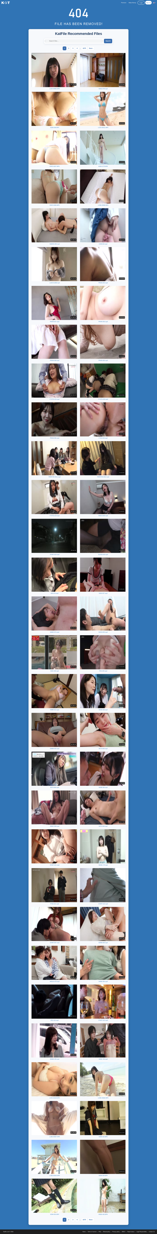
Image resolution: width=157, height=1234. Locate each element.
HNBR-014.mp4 (54, 709)
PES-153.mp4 (55, 1020)
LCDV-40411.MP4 (103, 127)
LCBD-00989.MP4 (103, 205)
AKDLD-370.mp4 (55, 981)
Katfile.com (6, 1231)
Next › (91, 48)
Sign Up (148, 2)
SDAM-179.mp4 (103, 865)
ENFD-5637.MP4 (55, 166)
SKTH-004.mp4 (54, 787)
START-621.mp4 (54, 865)
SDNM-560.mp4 (103, 942)
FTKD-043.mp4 (103, 438)
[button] (154, 2)
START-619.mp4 (103, 904)
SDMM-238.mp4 (54, 1059)
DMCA (123, 1231)
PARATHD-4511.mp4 (55, 477)
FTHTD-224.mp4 (55, 399)
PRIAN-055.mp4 (103, 360)
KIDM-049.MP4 (103, 1175)
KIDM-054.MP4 (54, 1214)
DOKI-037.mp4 (103, 593)
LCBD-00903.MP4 (54, 1175)
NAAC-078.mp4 (103, 88)
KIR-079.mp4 (54, 593)
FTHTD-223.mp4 (55, 515)
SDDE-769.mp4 (103, 1059)
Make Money (132, 2)
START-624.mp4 (54, 554)
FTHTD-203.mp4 (103, 399)
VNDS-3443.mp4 (103, 515)
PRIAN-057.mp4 (54, 321)
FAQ (100, 1231)
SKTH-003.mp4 (103, 748)
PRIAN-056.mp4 (54, 438)
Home (84, 1231)
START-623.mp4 (103, 1020)
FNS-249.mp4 (103, 671)
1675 (84, 48)
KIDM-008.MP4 (54, 127)
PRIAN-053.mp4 (103, 283)
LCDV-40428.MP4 (54, 1098)
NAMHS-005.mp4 (55, 244)
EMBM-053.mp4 (54, 748)
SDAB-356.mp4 (103, 787)
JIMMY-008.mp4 (54, 826)
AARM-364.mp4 (103, 981)
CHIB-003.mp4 (103, 244)
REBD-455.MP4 (103, 1214)
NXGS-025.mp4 (103, 632)
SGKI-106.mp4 (54, 671)
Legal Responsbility (141, 1231)
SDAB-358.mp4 (103, 709)
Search (108, 41)
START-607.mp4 (54, 942)
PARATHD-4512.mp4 (103, 477)
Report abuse (130, 1231)
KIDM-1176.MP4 (103, 166)
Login (141, 2)
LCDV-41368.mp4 (55, 283)
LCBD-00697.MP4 (54, 1136)
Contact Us (152, 1231)
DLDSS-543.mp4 (103, 554)
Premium (123, 2)
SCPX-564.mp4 (103, 826)
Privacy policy (116, 1231)
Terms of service (92, 1231)
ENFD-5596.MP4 (55, 205)
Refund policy (106, 1231)
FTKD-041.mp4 (54, 904)
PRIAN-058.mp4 (54, 360)
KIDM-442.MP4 (103, 1136)
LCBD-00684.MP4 (103, 1098)
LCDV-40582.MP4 (54, 88)
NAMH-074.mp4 (54, 632)
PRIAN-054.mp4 (103, 321)
